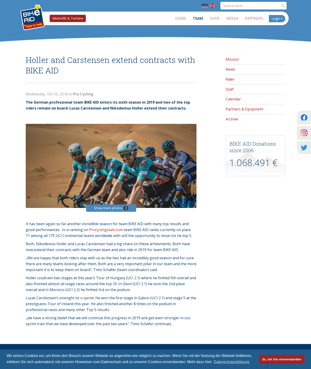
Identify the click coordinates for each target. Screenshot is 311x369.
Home (180, 18)
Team (198, 18)
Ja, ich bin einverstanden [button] (281, 359)
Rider (230, 79)
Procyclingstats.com (106, 229)
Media (232, 18)
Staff (230, 89)
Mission (232, 59)
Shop (215, 18)
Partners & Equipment (244, 109)
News (230, 69)
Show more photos (110, 208)
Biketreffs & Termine (67, 18)
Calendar (233, 99)
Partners (254, 18)
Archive (232, 119)
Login (276, 18)
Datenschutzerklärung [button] (231, 362)
